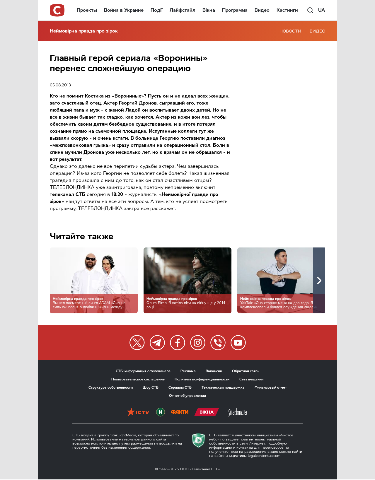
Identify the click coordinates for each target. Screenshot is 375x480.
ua (321, 10)
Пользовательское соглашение (138, 379)
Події (157, 10)
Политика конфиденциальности (202, 379)
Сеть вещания (251, 379)
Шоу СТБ (150, 387)
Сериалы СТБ (180, 387)
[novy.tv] (160, 413)
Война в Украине (124, 10)
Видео (262, 10)
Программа (235, 10)
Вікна (208, 10)
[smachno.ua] (237, 413)
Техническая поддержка (223, 387)
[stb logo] (57, 10)
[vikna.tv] (206, 413)
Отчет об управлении (187, 396)
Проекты (87, 10)
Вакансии (214, 371)
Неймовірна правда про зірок (84, 31)
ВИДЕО (317, 31)
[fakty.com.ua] (179, 413)
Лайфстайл (182, 10)
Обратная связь (245, 371)
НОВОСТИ (290, 31)
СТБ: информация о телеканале (143, 371)
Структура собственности (110, 387)
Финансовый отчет (271, 387)
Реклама (188, 371)
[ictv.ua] (137, 413)
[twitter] (137, 342)
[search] (310, 10)
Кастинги (287, 10)
